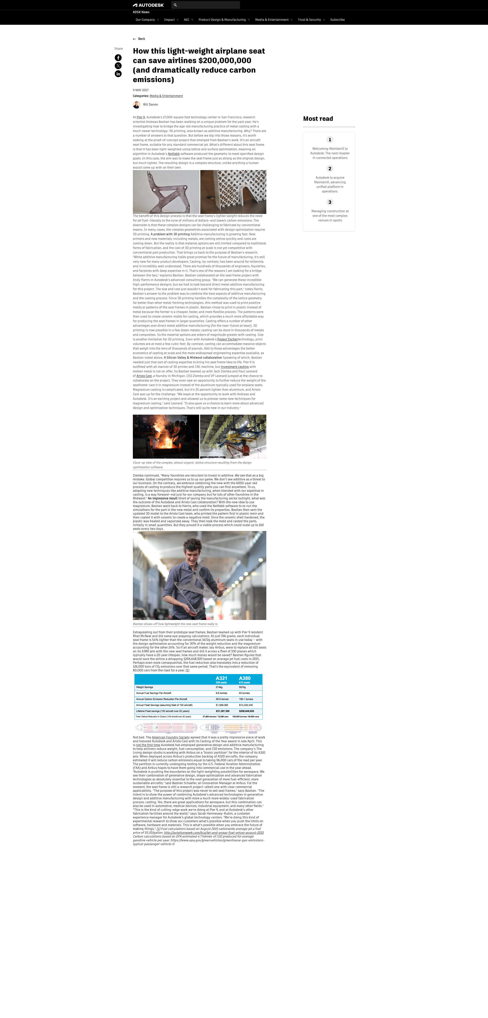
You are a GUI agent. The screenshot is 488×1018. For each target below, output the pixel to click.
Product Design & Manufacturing (222, 20)
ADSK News (141, 12)
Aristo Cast (144, 376)
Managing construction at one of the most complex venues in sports (330, 215)
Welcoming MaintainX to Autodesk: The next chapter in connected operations (330, 153)
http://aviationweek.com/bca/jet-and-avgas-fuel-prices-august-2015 (214, 832)
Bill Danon (150, 104)
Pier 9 (141, 117)
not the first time (148, 745)
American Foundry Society (171, 737)
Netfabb (174, 154)
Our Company (145, 20)
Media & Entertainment (272, 20)
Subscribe (337, 20)
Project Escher (227, 339)
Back (141, 39)
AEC (186, 20)
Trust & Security (309, 20)
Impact (169, 20)
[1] (187, 670)
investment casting (235, 367)
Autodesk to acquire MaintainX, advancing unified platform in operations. (330, 184)
